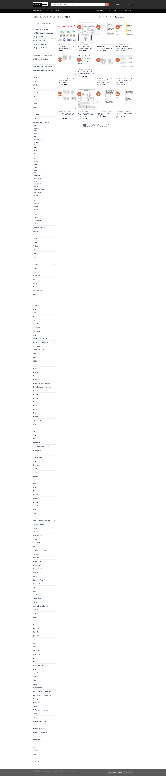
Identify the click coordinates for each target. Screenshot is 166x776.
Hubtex (35, 409)
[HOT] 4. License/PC (39, 40)
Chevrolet (37, 136)
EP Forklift (36, 305)
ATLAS (35, 85)
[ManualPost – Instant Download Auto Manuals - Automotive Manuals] (41, 4)
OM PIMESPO (37, 584)
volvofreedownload (39, 728)
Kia (35, 173)
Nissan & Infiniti (38, 580)
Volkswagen (38, 220)
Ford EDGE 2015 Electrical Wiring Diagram (105, 114)
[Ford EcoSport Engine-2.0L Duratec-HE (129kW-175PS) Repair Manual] (124, 65)
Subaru (36, 212)
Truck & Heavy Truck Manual (42, 691)
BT (33, 111)
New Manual (37, 561)
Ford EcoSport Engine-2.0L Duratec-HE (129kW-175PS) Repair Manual (124, 80)
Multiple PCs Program (40, 550)
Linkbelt (35, 498)
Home (35, 17)
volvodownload (38, 725)
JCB (34, 431)
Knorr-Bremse (37, 457)
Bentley (36, 128)
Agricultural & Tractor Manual (42, 66)
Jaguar (36, 167)
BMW (35, 100)
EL (33, 298)
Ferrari (36, 145)
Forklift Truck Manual (40, 339)
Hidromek (36, 394)
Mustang (36, 554)
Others (36, 201)
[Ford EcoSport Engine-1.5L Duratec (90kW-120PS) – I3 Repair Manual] (86, 61)
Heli (34, 391)
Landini (35, 472)
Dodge (36, 142)
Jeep (35, 170)
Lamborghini (38, 175)
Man (34, 509)
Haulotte (36, 379)
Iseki (34, 424)
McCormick (36, 532)
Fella (34, 309)
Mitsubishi (37, 192)
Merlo (35, 539)
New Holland (37, 558)
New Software (37, 565)
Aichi (34, 74)
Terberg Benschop (38, 665)
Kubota (35, 468)
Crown (35, 268)
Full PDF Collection (39, 350)
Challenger (36, 246)
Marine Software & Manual (41, 521)
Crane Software (38, 264)
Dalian (35, 272)
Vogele (35, 713)
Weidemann (37, 740)
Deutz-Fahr (36, 275)
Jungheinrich (37, 450)
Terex (34, 669)
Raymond (36, 602)
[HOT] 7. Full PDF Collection (42, 48)
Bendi (34, 96)
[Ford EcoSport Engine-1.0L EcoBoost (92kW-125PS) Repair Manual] (67, 65)
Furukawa (36, 353)
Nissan (36, 195)
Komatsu (36, 465)
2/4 (34, 51)
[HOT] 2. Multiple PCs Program (43, 33)
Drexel (35, 294)
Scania (35, 617)
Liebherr (35, 487)
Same (34, 613)
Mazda (36, 187)
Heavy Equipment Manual (41, 383)
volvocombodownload (40, 721)
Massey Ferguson (38, 524)
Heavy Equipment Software (42, 387)
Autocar (35, 92)
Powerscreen (37, 598)
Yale (34, 747)
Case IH (35, 231)
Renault (36, 206)
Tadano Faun (37, 654)
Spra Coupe (36, 636)
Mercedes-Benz (39, 189)
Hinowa (35, 398)
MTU (34, 546)
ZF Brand (36, 762)
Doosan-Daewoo (38, 290)
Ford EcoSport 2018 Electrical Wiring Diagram (104, 47)
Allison (35, 77)
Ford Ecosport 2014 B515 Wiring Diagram (66, 47)
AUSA (35, 89)
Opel (35, 198)
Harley (36, 153)
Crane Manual (37, 261)
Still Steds (36, 650)
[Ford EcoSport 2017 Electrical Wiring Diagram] (86, 32)
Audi (35, 125)
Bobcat (35, 103)
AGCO (35, 63)
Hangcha (35, 372)
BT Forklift (36, 115)
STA (34, 639)
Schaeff (35, 621)
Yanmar (35, 751)
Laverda (35, 476)
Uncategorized (37, 699)
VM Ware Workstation (40, 710)
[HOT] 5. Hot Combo (39, 44)
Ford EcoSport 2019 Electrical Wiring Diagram (124, 47)
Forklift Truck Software (40, 342)
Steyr (34, 643)
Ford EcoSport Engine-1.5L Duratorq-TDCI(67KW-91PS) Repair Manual (105, 80)
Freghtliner (36, 346)
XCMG (35, 743)
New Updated (37, 569)
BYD (34, 118)
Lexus (36, 181)
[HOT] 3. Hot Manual (39, 37)
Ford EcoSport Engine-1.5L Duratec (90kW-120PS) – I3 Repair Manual (86, 73)
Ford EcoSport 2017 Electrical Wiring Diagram (85, 47)
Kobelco (35, 461)
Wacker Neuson (38, 736)
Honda (36, 156)
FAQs (52, 10)
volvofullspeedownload (40, 732)
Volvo (36, 223)
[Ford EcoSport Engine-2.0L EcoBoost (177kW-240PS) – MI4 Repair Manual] (86, 99)
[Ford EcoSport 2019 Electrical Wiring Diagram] (124, 32)
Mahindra (36, 506)
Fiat (34, 320)
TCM (34, 662)
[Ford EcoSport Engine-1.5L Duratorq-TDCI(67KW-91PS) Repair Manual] (105, 65)
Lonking (35, 502)
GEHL (35, 361)
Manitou (35, 513)
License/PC (36, 483)
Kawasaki (36, 454)
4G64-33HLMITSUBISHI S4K (42, 55)
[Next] (107, 125)
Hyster (35, 413)
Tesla (35, 214)
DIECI (35, 279)
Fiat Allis (35, 324)
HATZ (35, 376)
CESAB (35, 242)
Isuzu (35, 164)
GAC (35, 150)
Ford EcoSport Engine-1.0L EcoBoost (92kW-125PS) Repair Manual (66, 80)
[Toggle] (55, 59)
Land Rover (37, 178)
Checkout (45, 10)
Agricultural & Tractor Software (43, 70)
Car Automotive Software (41, 227)
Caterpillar (36, 238)
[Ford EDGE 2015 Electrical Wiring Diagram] (105, 99)
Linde (34, 491)
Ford (35, 147)
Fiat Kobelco (37, 331)
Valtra (35, 706)
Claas (34, 249)
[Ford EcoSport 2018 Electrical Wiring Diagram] (105, 32)
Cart (39, 10)
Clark (34, 253)
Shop (34, 10)
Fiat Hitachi (36, 327)
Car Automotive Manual (51, 17)
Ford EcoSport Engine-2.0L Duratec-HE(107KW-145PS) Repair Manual (67, 115)
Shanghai (36, 628)
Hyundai (36, 159)
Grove (35, 365)
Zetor (34, 754)
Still (34, 647)
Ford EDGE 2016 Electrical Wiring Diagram (124, 114)
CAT (34, 235)
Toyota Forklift (37, 687)
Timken (35, 680)
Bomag (35, 107)
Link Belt (35, 494)
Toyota (36, 217)
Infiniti (36, 161)
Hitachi (35, 402)
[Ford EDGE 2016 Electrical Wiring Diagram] (124, 99)
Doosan (35, 287)
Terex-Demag (37, 673)
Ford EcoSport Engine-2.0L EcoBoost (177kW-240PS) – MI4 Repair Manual (86, 115)
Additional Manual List (40, 59)
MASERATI (37, 184)
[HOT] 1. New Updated (40, 29)
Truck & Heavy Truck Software (42, 695)
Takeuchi (35, 658)
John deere (36, 442)
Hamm (35, 368)
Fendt (34, 313)
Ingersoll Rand (37, 420)
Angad (35, 81)
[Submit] (107, 4)
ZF (33, 758)
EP (33, 301)
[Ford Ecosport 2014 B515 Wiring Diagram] (67, 32)
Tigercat (35, 676)
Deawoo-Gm (38, 139)
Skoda (36, 209)
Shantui (35, 632)
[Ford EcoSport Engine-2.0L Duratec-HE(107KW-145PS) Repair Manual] (67, 99)
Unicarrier (36, 702)
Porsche (36, 203)
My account (59, 10)
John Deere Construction (41, 446)
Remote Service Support (40, 606)
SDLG (34, 624)
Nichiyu (35, 572)
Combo (35, 257)
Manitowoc (36, 517)
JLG (34, 439)
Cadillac (36, 133)
